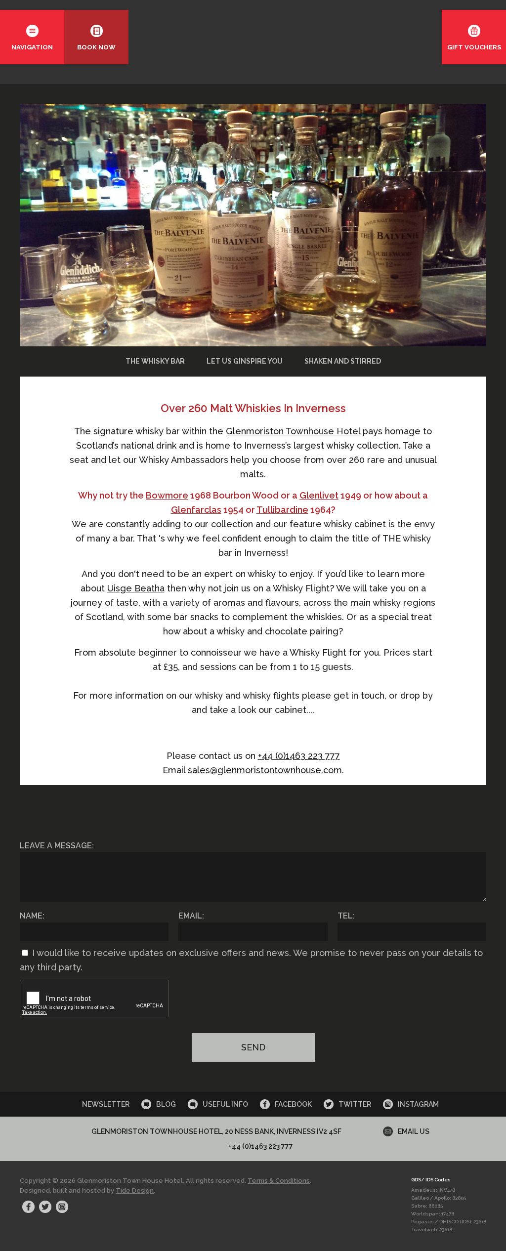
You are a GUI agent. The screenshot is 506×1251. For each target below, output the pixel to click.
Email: (191, 915)
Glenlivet (318, 495)
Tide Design (135, 1190)
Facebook (293, 1104)
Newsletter (105, 1104)
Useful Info (225, 1104)
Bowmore (167, 495)
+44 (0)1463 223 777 (299, 756)
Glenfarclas (196, 509)
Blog (166, 1104)
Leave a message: (57, 845)
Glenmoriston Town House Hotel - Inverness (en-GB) (253, 39)
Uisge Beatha (136, 588)
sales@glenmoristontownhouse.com (265, 770)
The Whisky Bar (155, 361)
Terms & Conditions (279, 1180)
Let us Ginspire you (245, 361)
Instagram (418, 1104)
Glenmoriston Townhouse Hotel (293, 431)
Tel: (346, 915)
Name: (32, 915)
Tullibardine (282, 509)
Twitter (354, 1104)
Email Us (413, 1131)
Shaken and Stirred (342, 361)
